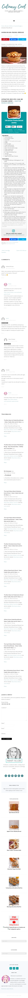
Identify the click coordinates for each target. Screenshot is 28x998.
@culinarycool (11, 234)
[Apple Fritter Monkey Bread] (14, 829)
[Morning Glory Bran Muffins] (14, 905)
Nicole (9, 283)
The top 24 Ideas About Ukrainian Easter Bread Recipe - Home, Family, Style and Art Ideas (13, 645)
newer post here (19, 46)
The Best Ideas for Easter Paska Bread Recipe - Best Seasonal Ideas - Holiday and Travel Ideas (13, 446)
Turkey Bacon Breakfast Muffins (14, 888)
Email (3, 728)
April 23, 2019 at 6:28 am (10, 268)
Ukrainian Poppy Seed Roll (14, 869)
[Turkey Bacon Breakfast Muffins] (14, 886)
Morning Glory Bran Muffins (14, 906)
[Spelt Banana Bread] (14, 811)
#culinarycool (21, 234)
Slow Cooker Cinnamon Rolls (14, 850)
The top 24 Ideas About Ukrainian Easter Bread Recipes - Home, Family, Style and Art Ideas (13, 519)
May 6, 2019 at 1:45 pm (12, 285)
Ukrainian (13, 243)
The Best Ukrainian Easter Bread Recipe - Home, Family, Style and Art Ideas (13, 545)
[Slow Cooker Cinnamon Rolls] (14, 848)
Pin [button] (14, 126)
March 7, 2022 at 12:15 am (13, 394)
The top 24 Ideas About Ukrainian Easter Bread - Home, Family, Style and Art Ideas (13, 493)
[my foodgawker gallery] (14, 929)
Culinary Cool (14, 9)
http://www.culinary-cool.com (11, 429)
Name (3, 723)
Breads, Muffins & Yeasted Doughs (13, 26)
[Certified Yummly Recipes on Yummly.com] (14, 927)
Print (8, 126)
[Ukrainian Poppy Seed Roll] (14, 867)
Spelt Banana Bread (14, 812)
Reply (2, 277)
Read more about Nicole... (7, 988)
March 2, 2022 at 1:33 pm (10, 371)
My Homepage (7, 471)
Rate (20, 126)
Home (2, 26)
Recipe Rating (4, 702)
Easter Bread (8, 243)
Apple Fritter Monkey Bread (14, 831)
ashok (7, 318)
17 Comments (9, 36)
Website (3, 733)
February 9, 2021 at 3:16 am (11, 320)
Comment (4, 707)
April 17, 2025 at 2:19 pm (12, 341)
